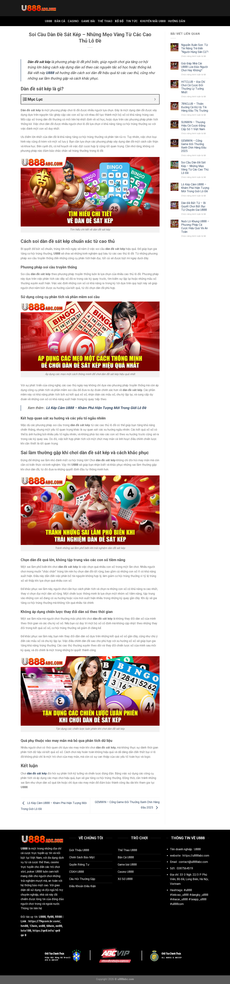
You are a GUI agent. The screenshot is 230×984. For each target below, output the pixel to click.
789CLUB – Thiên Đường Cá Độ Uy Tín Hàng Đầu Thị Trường (194, 107)
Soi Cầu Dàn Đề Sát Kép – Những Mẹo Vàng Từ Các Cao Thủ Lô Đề (195, 168)
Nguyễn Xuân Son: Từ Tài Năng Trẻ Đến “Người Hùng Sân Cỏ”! (194, 48)
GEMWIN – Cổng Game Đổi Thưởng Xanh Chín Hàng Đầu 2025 (193, 146)
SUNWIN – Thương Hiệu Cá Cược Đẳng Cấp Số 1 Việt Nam (193, 125)
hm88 (24, 926)
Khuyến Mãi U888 (152, 21)
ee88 (59, 926)
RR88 (58, 916)
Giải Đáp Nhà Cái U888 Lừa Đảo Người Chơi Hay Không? (194, 67)
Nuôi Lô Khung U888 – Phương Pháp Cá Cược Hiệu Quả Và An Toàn (195, 226)
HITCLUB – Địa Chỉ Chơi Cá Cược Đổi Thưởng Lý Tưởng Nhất (193, 87)
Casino (73, 21)
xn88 (42, 926)
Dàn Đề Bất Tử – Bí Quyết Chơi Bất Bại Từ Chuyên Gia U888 (194, 206)
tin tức (132, 21)
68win (50, 926)
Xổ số (119, 21)
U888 (48, 21)
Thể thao (105, 21)
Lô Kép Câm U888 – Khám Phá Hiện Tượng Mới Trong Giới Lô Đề (195, 188)
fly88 (50, 916)
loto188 (26, 930)
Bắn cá (59, 21)
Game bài (88, 21)
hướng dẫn (176, 21)
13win (33, 926)
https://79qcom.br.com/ (44, 921)
